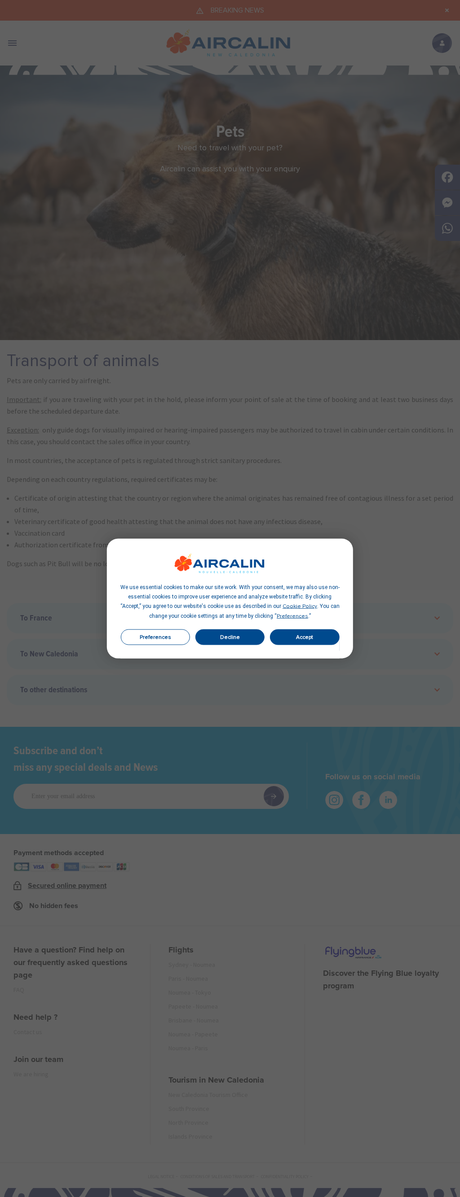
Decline (230, 637)
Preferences (155, 637)
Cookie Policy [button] (300, 606)
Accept (304, 637)
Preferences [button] (292, 616)
